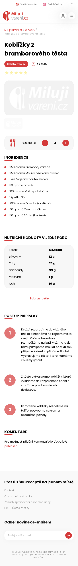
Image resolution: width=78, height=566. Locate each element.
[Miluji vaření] (15, 16)
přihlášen (10, 446)
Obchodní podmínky (18, 496)
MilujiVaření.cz (13, 30)
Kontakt (9, 490)
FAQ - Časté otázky (16, 508)
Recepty (29, 30)
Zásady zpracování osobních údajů (28, 502)
